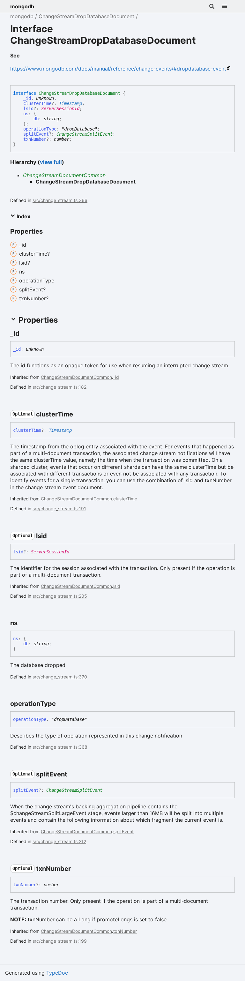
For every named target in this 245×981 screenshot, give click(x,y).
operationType (39, 128)
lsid (28, 108)
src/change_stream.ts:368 (60, 747)
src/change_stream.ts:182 (59, 387)
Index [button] (22, 216)
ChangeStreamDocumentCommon (64, 175)
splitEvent (36, 134)
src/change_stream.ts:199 (60, 941)
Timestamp (70, 103)
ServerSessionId (60, 108)
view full (51, 162)
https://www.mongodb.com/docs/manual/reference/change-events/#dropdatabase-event (118, 68)
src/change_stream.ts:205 (60, 596)
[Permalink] (24, 56)
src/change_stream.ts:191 (59, 508)
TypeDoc (57, 973)
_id (27, 98)
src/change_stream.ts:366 (60, 200)
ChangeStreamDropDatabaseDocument (86, 16)
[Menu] (228, 6)
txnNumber (34, 139)
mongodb (22, 6)
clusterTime (37, 103)
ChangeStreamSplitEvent (84, 134)
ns (25, 113)
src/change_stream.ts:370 (60, 676)
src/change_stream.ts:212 (59, 841)
